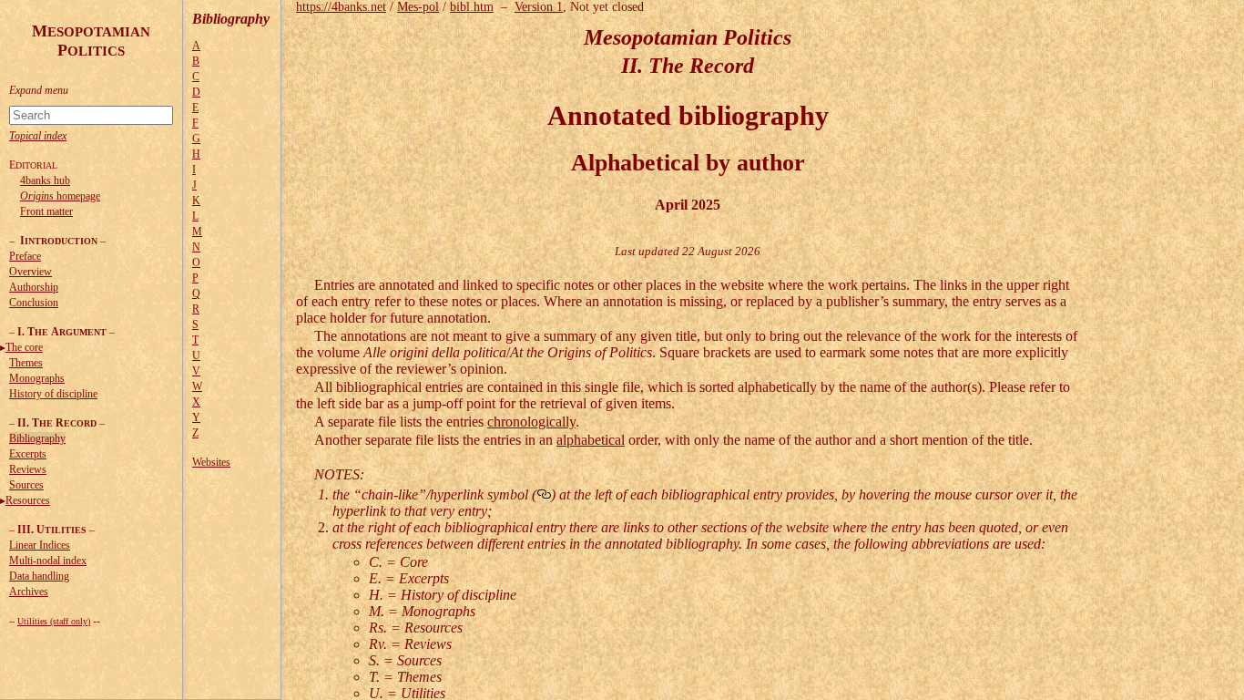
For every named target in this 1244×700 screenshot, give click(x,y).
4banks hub (45, 180)
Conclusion (33, 302)
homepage (60, 196)
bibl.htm (472, 7)
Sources (26, 485)
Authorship (33, 287)
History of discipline (53, 393)
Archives (28, 591)
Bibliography (37, 438)
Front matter (46, 211)
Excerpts (27, 454)
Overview (30, 271)
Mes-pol (418, 7)
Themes (26, 362)
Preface (25, 256)
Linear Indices (39, 545)
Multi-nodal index (48, 560)
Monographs (37, 378)
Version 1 (539, 7)
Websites (211, 462)
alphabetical (590, 440)
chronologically (531, 421)
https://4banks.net (341, 7)
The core (24, 347)
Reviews (27, 469)
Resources (27, 500)
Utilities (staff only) (53, 621)
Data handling (39, 576)
